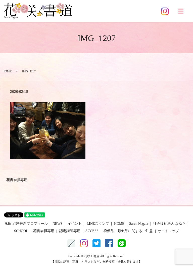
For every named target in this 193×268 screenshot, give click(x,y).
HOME (7, 71)
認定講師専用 (69, 231)
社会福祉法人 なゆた (169, 224)
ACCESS (92, 231)
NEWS (58, 224)
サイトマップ (168, 231)
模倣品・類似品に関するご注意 (128, 231)
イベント (75, 224)
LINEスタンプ (98, 224)
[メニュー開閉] (180, 11)
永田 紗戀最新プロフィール (26, 224)
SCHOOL (21, 231)
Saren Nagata (138, 224)
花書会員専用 (16, 180)
